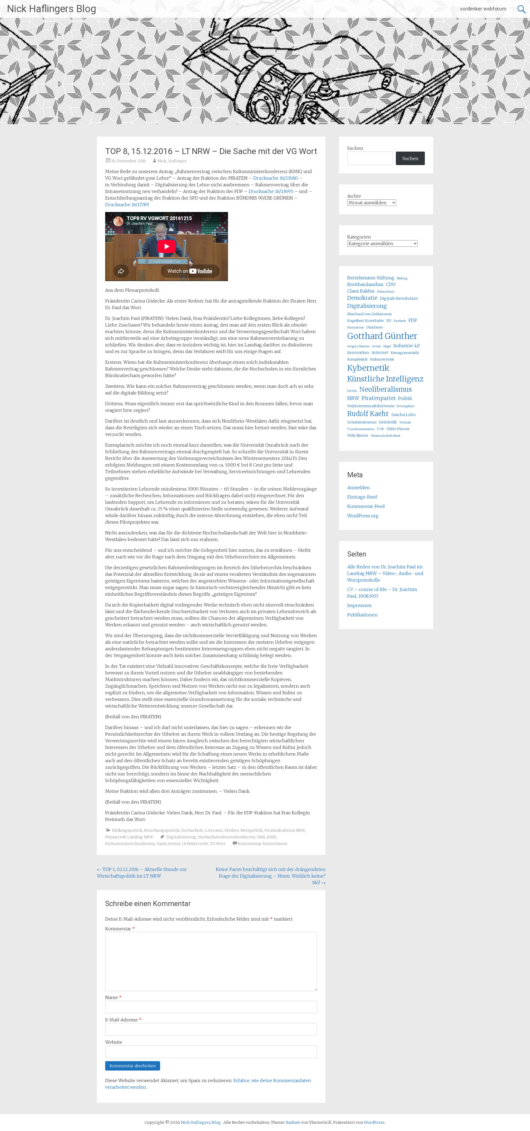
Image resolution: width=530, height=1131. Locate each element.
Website (113, 1042)
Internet (380, 352)
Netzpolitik (251, 830)
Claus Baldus (361, 291)
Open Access (168, 843)
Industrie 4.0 (406, 345)
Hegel (387, 346)
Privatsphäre (405, 406)
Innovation (358, 352)
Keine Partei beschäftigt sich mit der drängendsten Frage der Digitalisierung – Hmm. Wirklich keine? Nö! (270, 876)
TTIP (380, 429)
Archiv (354, 196)
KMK (271, 837)
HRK (261, 837)
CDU (391, 284)
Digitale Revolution (399, 298)
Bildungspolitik (127, 830)
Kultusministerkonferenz (130, 843)
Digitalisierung (181, 837)
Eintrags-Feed (362, 497)
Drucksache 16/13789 (127, 204)
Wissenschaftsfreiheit (385, 436)
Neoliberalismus (385, 389)
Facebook (400, 321)
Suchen (355, 148)
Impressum (359, 605)
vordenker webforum (483, 9)
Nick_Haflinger (172, 160)
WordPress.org (362, 515)
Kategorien (359, 237)
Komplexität (357, 359)
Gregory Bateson (358, 346)
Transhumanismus (360, 429)
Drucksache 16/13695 (271, 191)
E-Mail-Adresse (123, 1020)
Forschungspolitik (161, 830)
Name (113, 997)
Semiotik (388, 422)
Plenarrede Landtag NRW (129, 837)
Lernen (352, 391)
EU (388, 320)
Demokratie (362, 298)
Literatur (214, 830)
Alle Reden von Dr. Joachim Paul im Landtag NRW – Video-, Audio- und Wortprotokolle (385, 573)
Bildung (402, 278)
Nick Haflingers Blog (51, 9)
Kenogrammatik (405, 352)
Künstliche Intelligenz (385, 379)
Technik (405, 422)
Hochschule (192, 830)
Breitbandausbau (365, 284)
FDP (413, 320)
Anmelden (358, 487)
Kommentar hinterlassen (262, 843)
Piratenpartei (379, 398)
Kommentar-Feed (366, 506)
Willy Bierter (357, 435)
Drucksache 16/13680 (275, 178)
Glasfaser (374, 327)
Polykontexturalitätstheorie (370, 406)
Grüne (376, 346)
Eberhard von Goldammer (369, 314)
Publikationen (362, 615)
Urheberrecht (195, 843)
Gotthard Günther (382, 336)
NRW (353, 398)
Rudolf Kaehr (368, 414)
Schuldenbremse (362, 422)
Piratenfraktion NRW (284, 830)
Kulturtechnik (382, 359)
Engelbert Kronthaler (365, 320)
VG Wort (218, 843)
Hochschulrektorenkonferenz (226, 837)
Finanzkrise (355, 327)
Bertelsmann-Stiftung (370, 277)
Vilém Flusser (398, 429)
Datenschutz (385, 291)
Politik (405, 398)
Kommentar (120, 928)
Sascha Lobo (403, 414)
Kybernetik (368, 368)
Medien (231, 830)
